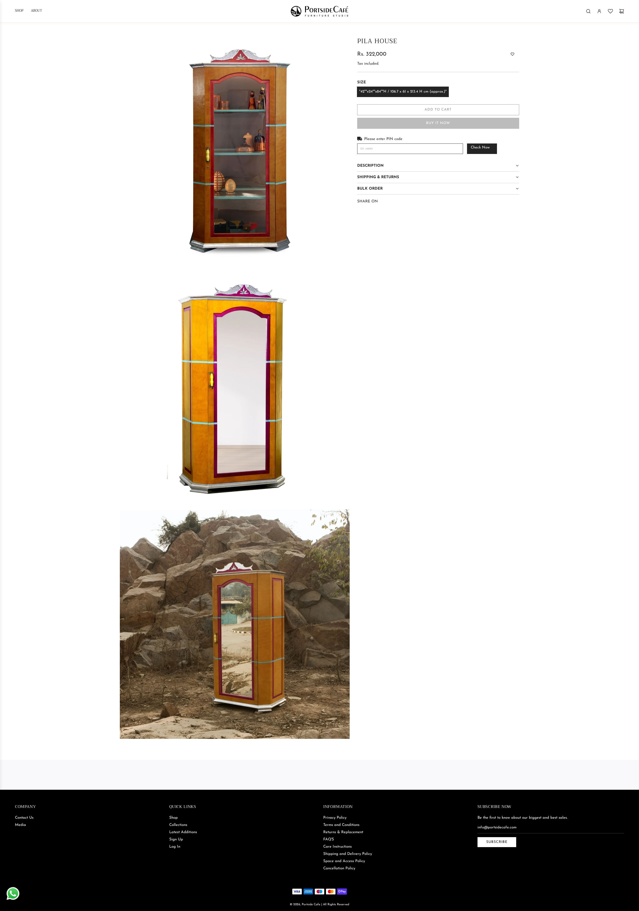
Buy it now (438, 123)
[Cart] (621, 11)
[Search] (588, 11)
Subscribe (496, 842)
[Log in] (599, 11)
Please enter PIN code (383, 139)
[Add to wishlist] (512, 55)
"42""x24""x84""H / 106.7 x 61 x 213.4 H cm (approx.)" (403, 92)
